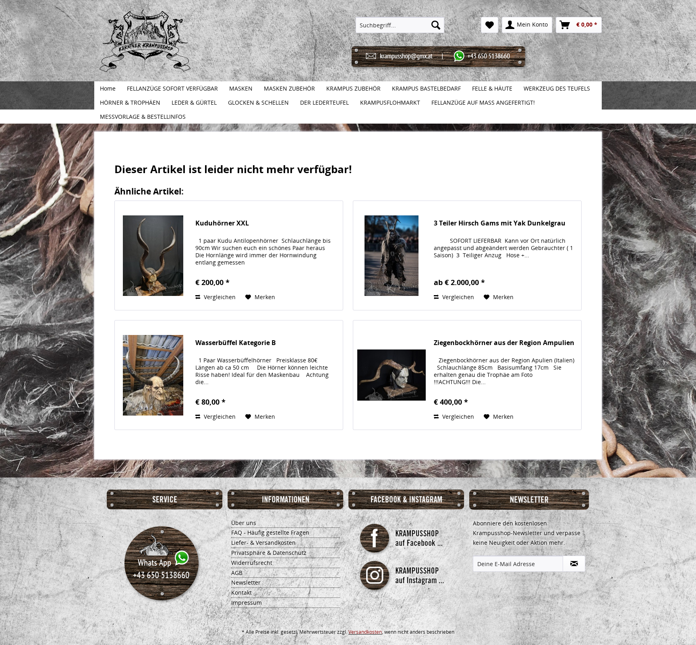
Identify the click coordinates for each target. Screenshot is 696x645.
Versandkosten (365, 631)
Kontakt (241, 592)
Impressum (246, 602)
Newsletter (246, 582)
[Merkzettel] (489, 25)
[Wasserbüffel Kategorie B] (153, 375)
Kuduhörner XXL (222, 223)
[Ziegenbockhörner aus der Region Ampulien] (391, 375)
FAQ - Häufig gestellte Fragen (270, 532)
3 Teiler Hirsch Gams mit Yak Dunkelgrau (500, 223)
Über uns (243, 523)
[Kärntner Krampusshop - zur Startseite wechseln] (145, 49)
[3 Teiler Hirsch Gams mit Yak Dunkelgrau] (391, 255)
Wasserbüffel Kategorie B (235, 343)
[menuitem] (400, 25)
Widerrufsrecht (251, 562)
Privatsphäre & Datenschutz (269, 552)
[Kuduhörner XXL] (153, 255)
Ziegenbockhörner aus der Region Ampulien (504, 343)
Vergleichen (219, 297)
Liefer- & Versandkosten (263, 542)
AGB (236, 573)
